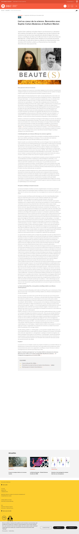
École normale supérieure (6, 1)
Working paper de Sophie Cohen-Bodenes (32, 367)
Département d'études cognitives (19, 1)
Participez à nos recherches (7, 501)
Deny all (59, 527)
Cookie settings (46, 527)
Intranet (72, 6)
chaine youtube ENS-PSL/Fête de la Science (43, 353)
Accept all (71, 527)
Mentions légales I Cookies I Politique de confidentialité (13, 494)
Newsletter (3, 490)
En (68, 6)
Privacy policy (5, 530)
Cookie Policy (11, 530)
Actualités (8, 10)
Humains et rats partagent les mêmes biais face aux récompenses (59, 473)
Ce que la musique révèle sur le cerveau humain (17, 473)
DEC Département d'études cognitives (9, 6)
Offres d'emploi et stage (6, 499)
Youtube (3, 488)
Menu (76, 6)
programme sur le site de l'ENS (32, 355)
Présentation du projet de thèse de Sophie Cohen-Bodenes (36, 365)
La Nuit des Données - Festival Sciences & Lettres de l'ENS (39, 473)
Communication (4, 491)
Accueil (2, 10)
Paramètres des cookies (6, 495)
